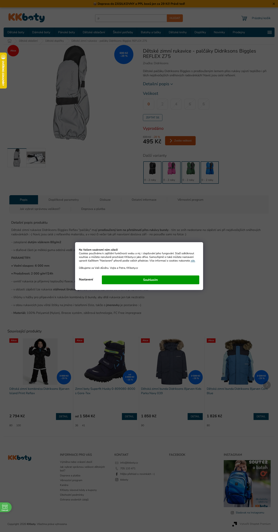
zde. (193, 260)
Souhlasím (150, 280)
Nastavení (86, 279)
